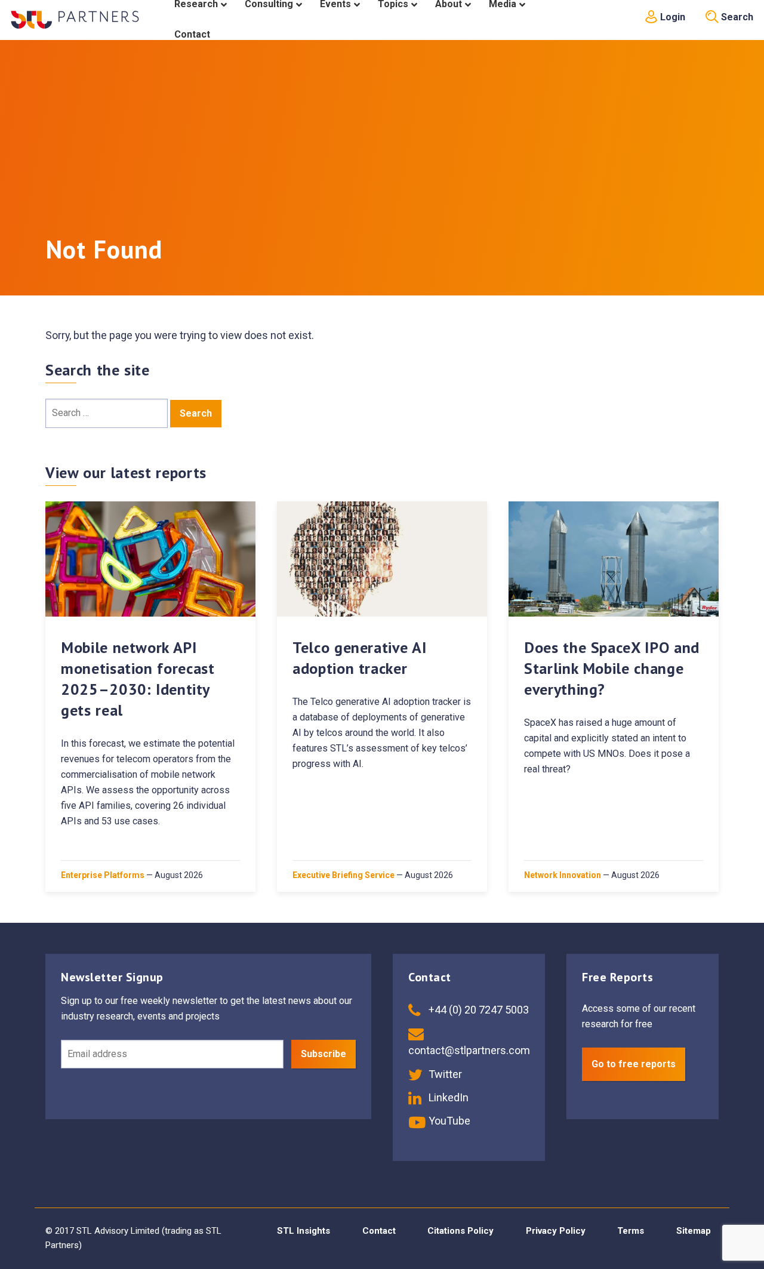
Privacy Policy (556, 1230)
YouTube (448, 1120)
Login (671, 17)
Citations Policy (460, 1230)
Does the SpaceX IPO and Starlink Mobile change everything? (612, 668)
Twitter (444, 1074)
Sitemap (693, 1230)
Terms (630, 1230)
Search (736, 17)
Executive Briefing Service (343, 875)
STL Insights (303, 1230)
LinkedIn (447, 1097)
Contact (379, 1230)
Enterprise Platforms (102, 875)
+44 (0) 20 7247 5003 (477, 1009)
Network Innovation (562, 875)
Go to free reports (634, 1064)
